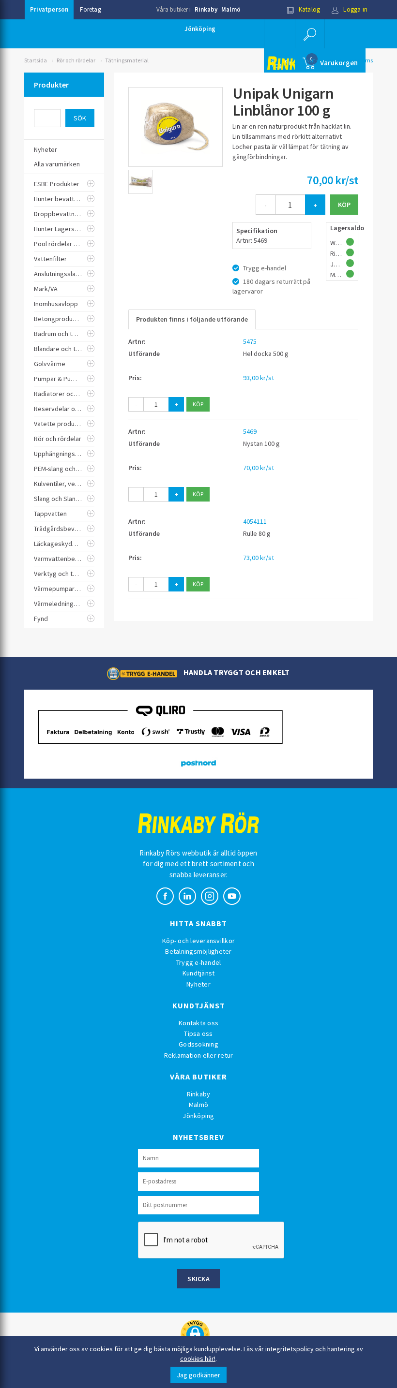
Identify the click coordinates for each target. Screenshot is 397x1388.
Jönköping (199, 29)
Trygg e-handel (198, 962)
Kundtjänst (199, 973)
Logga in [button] (354, 9)
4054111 (255, 521)
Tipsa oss (198, 1033)
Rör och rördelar (76, 60)
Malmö (231, 9)
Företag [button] (90, 9)
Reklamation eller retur (198, 1055)
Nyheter (198, 984)
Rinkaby (206, 9)
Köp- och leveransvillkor (198, 940)
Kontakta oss (198, 1023)
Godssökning (198, 1044)
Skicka (198, 1278)
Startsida (35, 60)
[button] (309, 33)
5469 (250, 431)
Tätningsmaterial (127, 60)
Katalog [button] (309, 9)
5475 (250, 341)
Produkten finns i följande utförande (192, 319)
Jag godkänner (198, 1375)
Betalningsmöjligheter (198, 951)
